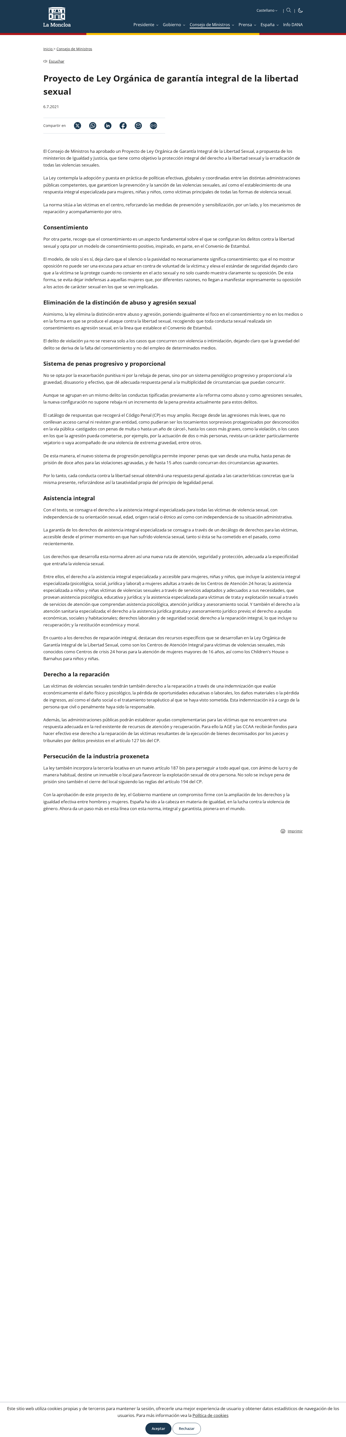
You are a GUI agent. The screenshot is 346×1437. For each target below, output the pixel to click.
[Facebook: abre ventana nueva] (119, 125)
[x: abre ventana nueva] (73, 125)
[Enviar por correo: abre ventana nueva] (134, 125)
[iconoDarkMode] (300, 11)
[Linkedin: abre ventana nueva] (103, 125)
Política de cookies (210, 1415)
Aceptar (158, 1428)
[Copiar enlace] (153, 125)
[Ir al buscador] (288, 10)
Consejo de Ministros (74, 48)
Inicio (48, 48)
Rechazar (187, 1428)
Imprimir (295, 831)
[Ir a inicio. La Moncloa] (57, 20)
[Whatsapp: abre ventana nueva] (88, 125)
